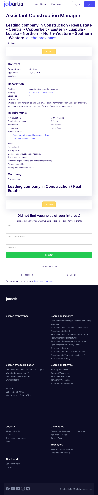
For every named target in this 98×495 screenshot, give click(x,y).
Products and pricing (60, 452)
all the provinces (41, 37)
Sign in (77, 4)
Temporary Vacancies (60, 380)
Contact (9, 435)
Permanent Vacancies (60, 376)
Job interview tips (59, 435)
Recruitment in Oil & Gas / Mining (66, 345)
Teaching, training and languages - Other (31, 135)
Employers (56, 4)
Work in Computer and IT (17, 373)
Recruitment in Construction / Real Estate (69, 327)
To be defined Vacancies (62, 383)
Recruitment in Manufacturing (64, 338)
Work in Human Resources (18, 376)
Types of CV (56, 438)
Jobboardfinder (13, 464)
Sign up (89, 4)
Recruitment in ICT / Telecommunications (69, 334)
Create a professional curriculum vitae (68, 431)
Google (73, 275)
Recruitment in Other (60, 348)
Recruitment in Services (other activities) (69, 351)
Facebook (28, 275)
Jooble (9, 467)
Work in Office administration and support (25, 369)
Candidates (40, 4)
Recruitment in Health (60, 331)
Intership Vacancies (59, 369)
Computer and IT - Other (24, 138)
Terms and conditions (43, 281)
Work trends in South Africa (18, 395)
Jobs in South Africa (15, 392)
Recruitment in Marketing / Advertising (68, 341)
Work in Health (12, 380)
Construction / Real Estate (41, 92)
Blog (8, 441)
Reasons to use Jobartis (62, 449)
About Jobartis (13, 431)
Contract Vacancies (59, 373)
